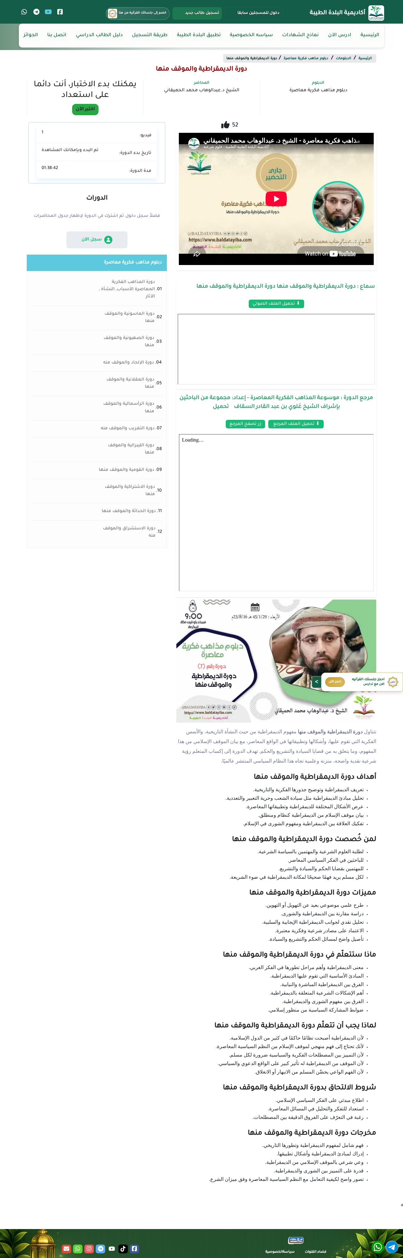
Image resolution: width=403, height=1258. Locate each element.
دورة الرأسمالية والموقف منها (128, 408)
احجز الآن (335, 681)
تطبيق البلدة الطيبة (199, 35)
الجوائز (31, 35)
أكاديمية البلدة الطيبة (337, 13)
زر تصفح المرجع (245, 424)
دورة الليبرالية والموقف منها (131, 449)
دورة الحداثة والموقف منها (129, 511)
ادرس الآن (339, 35)
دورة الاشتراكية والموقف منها (130, 491)
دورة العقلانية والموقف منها (130, 383)
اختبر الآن (85, 109)
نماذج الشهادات (300, 35)
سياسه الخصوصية (251, 35)
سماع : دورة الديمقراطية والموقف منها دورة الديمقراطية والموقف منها (285, 287)
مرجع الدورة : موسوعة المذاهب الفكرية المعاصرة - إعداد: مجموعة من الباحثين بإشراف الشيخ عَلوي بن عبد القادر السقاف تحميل (276, 402)
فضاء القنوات (315, 1252)
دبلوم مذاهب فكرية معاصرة (306, 58)
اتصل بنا (56, 35)
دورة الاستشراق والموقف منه (129, 532)
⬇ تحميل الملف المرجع (296, 424)
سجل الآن (92, 239)
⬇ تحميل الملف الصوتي (276, 304)
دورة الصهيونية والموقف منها (129, 342)
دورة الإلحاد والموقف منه (128, 362)
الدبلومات (343, 58)
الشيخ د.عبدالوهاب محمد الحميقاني (201, 90)
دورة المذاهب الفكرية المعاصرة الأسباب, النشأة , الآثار (127, 290)
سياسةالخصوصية (280, 1252)
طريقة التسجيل (149, 35)
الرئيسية (369, 35)
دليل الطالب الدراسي (99, 35)
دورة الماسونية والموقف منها (130, 318)
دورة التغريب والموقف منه (128, 428)
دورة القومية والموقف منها (126, 470)
